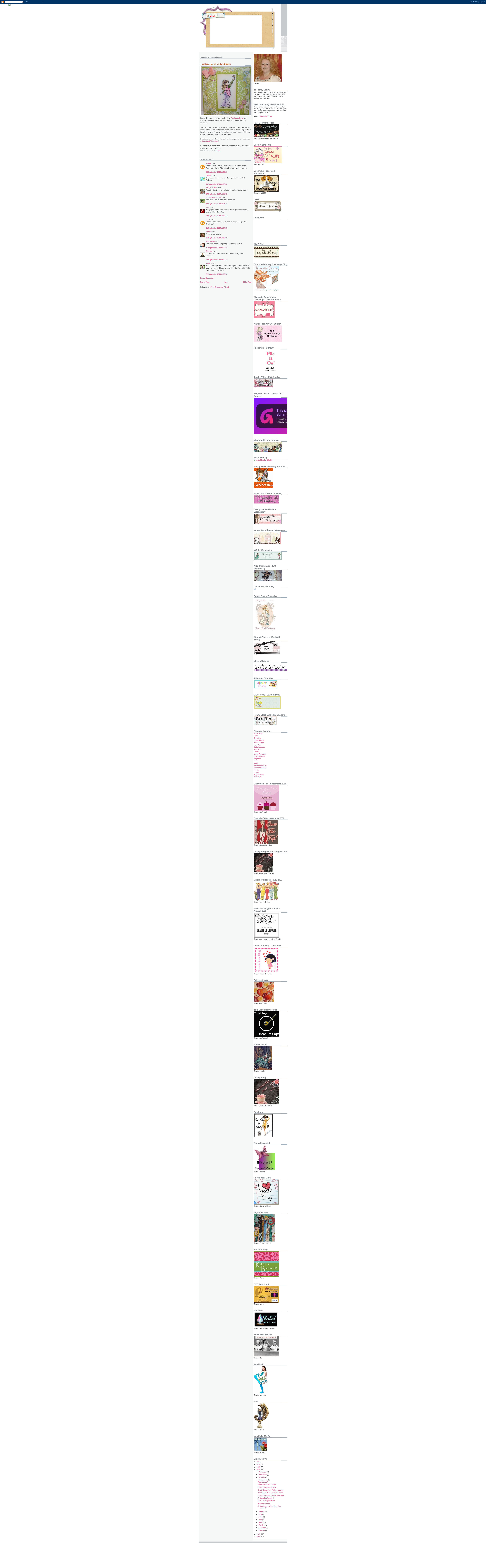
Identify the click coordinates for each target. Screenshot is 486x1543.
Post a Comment (206, 278)
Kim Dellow (210, 241)
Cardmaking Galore (213, 197)
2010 (259, 1470)
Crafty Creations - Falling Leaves (270, 1490)
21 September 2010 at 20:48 (216, 248)
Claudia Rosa (259, 740)
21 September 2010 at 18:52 (216, 238)
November (263, 1475)
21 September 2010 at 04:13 (216, 228)
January (262, 1530)
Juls (207, 207)
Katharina (257, 749)
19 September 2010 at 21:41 (216, 204)
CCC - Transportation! (266, 1501)
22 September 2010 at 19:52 (216, 274)
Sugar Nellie (259, 774)
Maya (256, 763)
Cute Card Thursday (210, 141)
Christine (257, 738)
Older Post (247, 282)
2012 (259, 1464)
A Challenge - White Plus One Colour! (269, 1507)
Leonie (256, 752)
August (262, 1511)
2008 (259, 1537)
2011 (259, 1467)
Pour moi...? (263, 1482)
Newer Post (204, 282)
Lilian (208, 219)
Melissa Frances (260, 765)
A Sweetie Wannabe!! (266, 1498)
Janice (208, 232)
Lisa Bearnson (259, 756)
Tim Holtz (257, 777)
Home (226, 282)
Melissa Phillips (260, 768)
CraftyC (209, 176)
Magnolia (257, 759)
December (263, 1472)
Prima (256, 772)
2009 (259, 1534)
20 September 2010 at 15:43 (216, 216)
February (262, 1528)
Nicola (256, 770)
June (261, 1517)
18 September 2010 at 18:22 (216, 184)
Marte (256, 761)
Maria (208, 263)
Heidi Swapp (259, 743)
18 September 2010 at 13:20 (216, 172)
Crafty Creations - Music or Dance (271, 1495)
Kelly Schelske (211, 188)
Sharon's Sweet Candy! (267, 1485)
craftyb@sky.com (265, 116)
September (263, 1480)
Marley (208, 163)
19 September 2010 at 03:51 (216, 194)
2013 (259, 1462)
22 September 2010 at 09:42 (216, 260)
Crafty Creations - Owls (267, 1487)
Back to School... (264, 1504)
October (262, 1477)
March (261, 1525)
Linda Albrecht (259, 754)
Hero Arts (257, 745)
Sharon (209, 251)
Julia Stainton (259, 747)
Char (256, 736)
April (261, 1522)
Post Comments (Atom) (219, 287)
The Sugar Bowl (237, 118)
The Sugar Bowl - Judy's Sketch (215, 64)
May (260, 1520)
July (260, 1514)
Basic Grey (258, 733)
